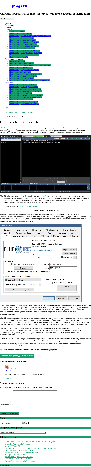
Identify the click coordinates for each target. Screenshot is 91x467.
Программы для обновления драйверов (25, 89)
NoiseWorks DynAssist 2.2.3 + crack (19, 457)
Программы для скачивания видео (23, 44)
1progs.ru (18, 6)
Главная (8, 23)
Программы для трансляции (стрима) (24, 51)
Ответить (8, 378)
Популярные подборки (14, 59)
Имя (1, 409)
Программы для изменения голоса (23, 76)
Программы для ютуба (18, 57)
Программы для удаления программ (24, 70)
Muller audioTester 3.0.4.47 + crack (18, 459)
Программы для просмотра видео (22, 40)
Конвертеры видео (17, 31)
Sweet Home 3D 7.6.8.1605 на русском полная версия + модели (30, 442)
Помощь (8, 27)
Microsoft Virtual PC (12, 446)
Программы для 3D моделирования (23, 87)
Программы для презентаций (21, 68)
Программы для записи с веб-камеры (24, 42)
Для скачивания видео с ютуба (21, 63)
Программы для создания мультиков (24, 55)
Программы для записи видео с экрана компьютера (30, 36)
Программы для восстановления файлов (25, 97)
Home (7, 108)
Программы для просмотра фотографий (25, 91)
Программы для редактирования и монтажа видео (29, 80)
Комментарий (6, 405)
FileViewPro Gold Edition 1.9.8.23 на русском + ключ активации (30, 448)
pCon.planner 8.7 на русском (16, 455)
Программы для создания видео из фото (25, 53)
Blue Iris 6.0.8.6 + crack (29, 206)
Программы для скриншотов (21, 99)
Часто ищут (9, 82)
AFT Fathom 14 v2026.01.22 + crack (19, 450)
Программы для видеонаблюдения (19, 112)
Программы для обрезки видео (21, 38)
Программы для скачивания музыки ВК (25, 74)
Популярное (10, 25)
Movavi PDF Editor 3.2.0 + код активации (21, 452)
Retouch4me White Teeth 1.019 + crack (20, 461)
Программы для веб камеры (20, 34)
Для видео (9, 29)
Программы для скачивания (20, 93)
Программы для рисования (20, 72)
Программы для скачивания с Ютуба (24, 46)
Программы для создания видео (22, 48)
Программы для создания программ (23, 102)
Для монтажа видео (17, 61)
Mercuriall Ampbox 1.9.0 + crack (17, 444)
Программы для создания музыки (23, 85)
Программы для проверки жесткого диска (26, 95)
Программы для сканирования (21, 78)
